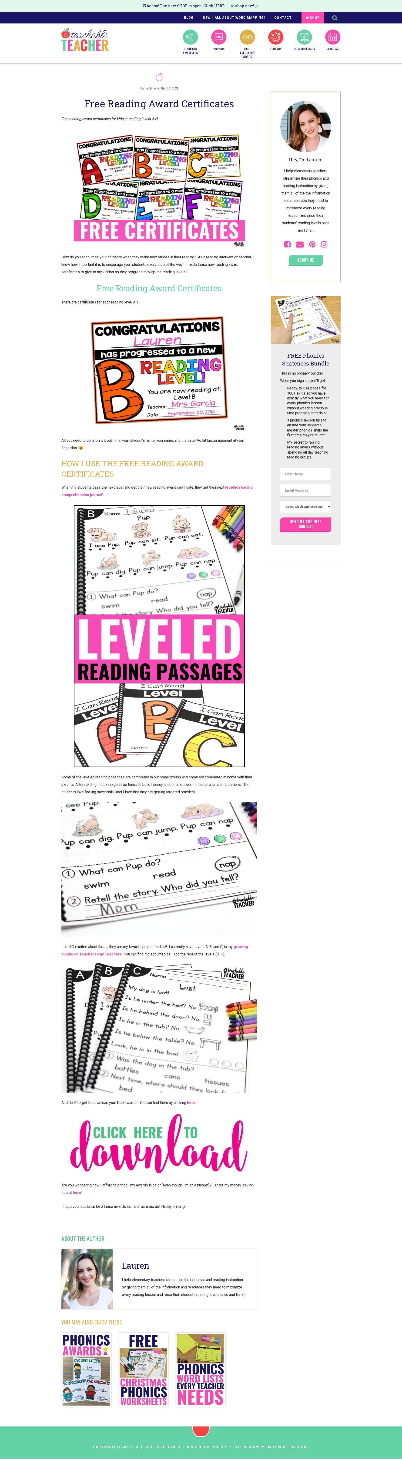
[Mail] (300, 244)
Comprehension (304, 48)
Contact (283, 18)
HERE (219, 5)
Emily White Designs (287, 1447)
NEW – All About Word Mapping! (234, 18)
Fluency (275, 48)
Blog (189, 18)
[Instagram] (324, 244)
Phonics (218, 48)
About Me (305, 260)
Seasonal (332, 48)
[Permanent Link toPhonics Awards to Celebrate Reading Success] (86, 1370)
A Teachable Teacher (84, 39)
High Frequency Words (247, 52)
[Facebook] (287, 244)
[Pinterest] (312, 244)
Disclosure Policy (207, 1447)
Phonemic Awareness (190, 50)
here (191, 1102)
